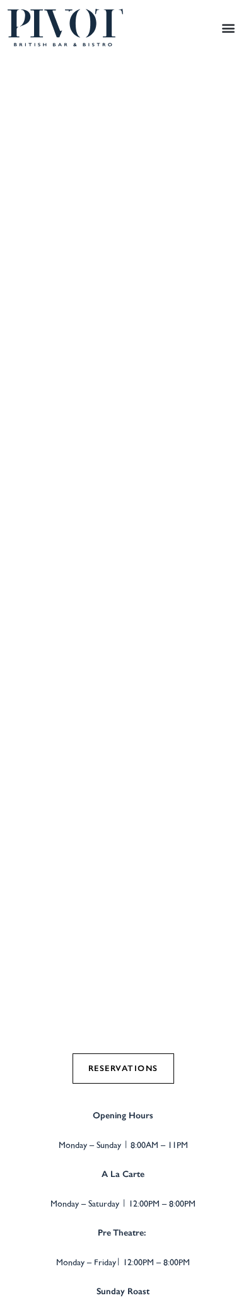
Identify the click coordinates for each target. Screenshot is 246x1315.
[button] (228, 27)
